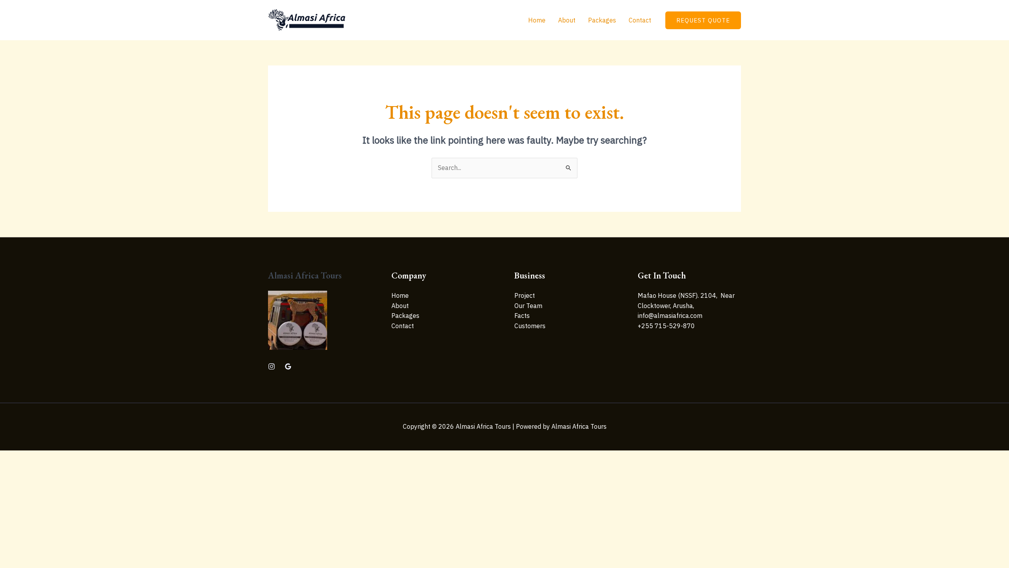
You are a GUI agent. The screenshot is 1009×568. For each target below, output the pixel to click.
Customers (529, 326)
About (566, 20)
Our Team (528, 306)
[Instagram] (271, 366)
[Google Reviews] (288, 366)
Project (524, 295)
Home (536, 20)
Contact (640, 20)
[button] (703, 20)
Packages (602, 20)
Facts (522, 316)
